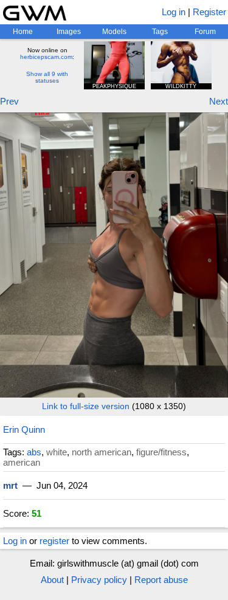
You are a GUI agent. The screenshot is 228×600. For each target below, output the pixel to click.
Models (114, 31)
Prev (9, 101)
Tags (160, 31)
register (54, 541)
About (52, 579)
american (21, 462)
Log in (173, 12)
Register (209, 12)
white (56, 452)
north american (101, 452)
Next (218, 101)
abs (34, 452)
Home (23, 31)
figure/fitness (161, 452)
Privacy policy (99, 579)
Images (69, 31)
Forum (205, 31)
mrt (10, 485)
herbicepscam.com (46, 56)
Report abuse (161, 579)
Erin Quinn (24, 429)
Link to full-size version (86, 406)
